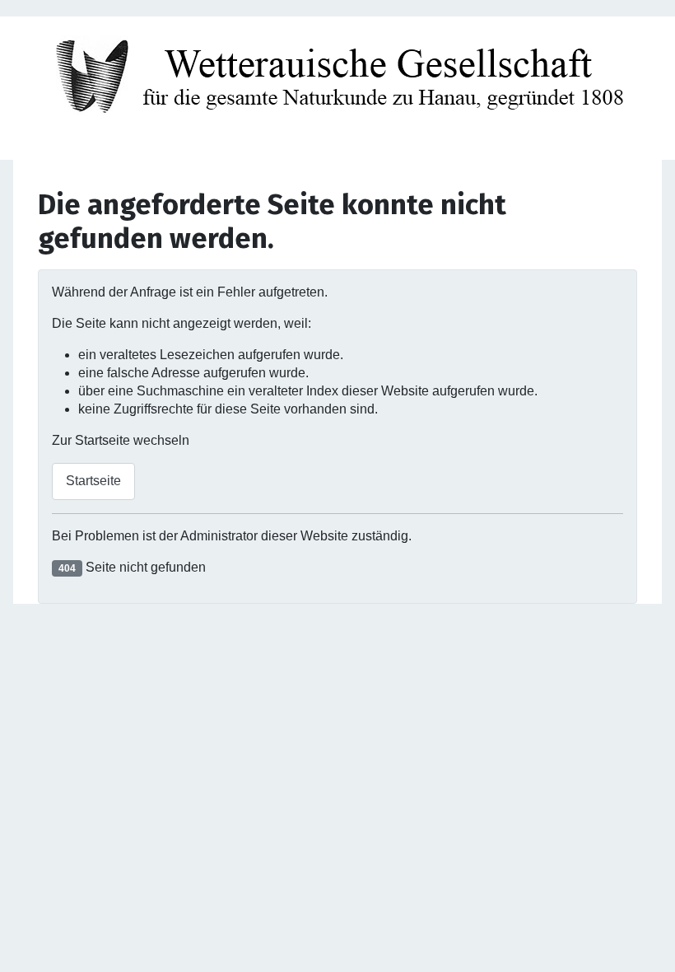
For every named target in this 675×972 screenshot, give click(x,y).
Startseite (93, 481)
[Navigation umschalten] (337, 142)
